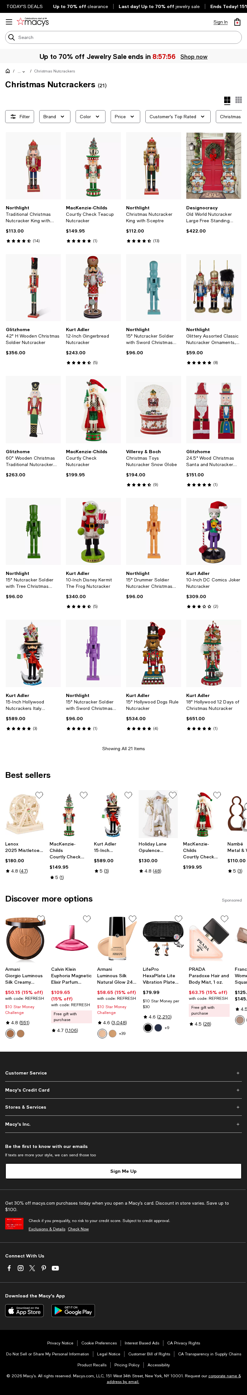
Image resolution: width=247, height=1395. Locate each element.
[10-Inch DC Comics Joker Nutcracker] (213, 531)
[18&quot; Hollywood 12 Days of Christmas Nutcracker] (213, 653)
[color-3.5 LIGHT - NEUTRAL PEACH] (112, 1033)
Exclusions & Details (47, 1229)
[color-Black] (148, 1028)
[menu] (9, 22)
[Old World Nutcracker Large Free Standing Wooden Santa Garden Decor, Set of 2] (213, 165)
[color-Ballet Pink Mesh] (240, 1020)
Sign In (221, 21)
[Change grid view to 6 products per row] (238, 100)
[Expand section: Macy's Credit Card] (123, 1090)
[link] (33, 224)
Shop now (194, 56)
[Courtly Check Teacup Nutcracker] (93, 165)
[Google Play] (73, 1310)
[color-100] (10, 1033)
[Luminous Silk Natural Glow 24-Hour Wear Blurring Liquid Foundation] (117, 939)
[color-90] (20, 1033)
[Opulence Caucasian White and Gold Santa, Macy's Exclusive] (158, 814)
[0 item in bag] (237, 21)
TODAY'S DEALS (24, 6)
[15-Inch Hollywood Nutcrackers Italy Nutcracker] (33, 653)
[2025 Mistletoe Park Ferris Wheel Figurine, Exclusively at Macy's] (24, 814)
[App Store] (24, 1310)
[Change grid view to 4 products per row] (227, 101)
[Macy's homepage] (9, 72)
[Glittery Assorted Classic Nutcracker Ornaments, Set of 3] (213, 287)
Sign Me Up (123, 1171)
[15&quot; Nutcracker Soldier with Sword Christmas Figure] (153, 287)
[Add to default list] (39, 795)
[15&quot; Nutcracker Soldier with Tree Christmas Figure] (33, 531)
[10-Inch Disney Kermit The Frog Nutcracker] (93, 531)
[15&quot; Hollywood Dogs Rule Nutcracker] (153, 653)
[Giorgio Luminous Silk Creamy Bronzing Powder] (25, 939)
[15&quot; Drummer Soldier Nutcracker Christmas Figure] (153, 531)
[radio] (10, 1033)
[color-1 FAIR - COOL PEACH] (102, 1033)
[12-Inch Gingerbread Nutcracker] (93, 287)
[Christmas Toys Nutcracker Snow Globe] (153, 409)
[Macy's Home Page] (33, 21)
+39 (122, 1033)
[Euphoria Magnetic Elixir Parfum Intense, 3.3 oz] (71, 939)
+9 (167, 1028)
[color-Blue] (158, 1028)
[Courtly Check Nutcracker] (93, 409)
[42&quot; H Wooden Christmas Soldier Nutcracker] (33, 287)
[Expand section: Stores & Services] (123, 1107)
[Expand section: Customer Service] (123, 1073)
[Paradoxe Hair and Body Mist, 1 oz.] (209, 939)
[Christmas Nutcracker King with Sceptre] (153, 165)
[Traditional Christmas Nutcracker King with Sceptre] (33, 165)
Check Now (78, 1229)
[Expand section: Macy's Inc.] (123, 1124)
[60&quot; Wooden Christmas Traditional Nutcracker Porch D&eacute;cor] (33, 409)
